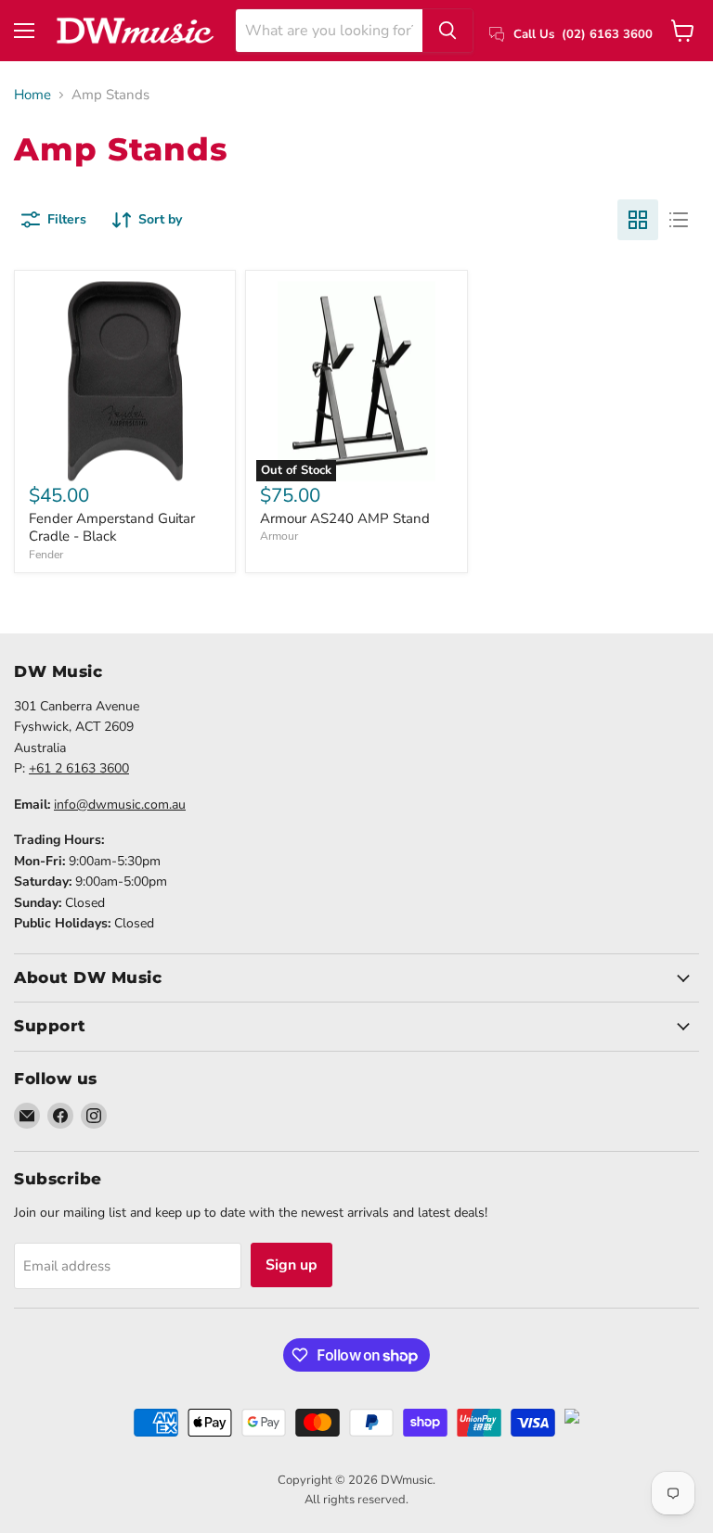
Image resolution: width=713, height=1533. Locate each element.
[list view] (678, 219)
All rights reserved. (356, 1499)
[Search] (447, 30)
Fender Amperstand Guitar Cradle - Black (112, 527)
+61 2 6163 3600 (79, 768)
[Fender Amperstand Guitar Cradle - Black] (125, 380)
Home (32, 95)
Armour (279, 536)
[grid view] (637, 219)
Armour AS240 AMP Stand (345, 518)
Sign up (292, 1265)
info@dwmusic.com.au (120, 804)
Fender (46, 554)
